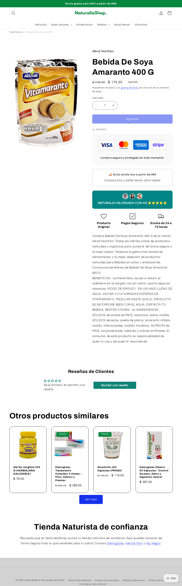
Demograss (115, 543)
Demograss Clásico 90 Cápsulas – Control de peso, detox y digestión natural (154, 472)
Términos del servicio (133, 580)
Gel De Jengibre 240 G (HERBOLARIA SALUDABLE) (26, 470)
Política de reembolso (80, 580)
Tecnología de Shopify (53, 580)
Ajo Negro (153, 543)
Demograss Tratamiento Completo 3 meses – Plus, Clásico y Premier (68, 474)
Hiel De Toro (134, 543)
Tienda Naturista (16, 32)
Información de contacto (92, 584)
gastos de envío (130, 88)
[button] (13, 13)
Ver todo (91, 499)
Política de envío (158, 580)
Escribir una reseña (114, 385)
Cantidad (97, 98)
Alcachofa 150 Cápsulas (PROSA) (109, 469)
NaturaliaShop (32, 580)
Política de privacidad (107, 580)
